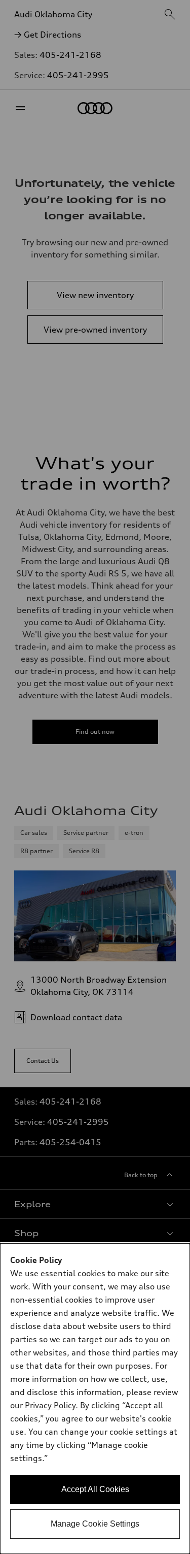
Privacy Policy (50, 1405)
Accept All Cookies (95, 1489)
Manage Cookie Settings (95, 1523)
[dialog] (95, 1398)
